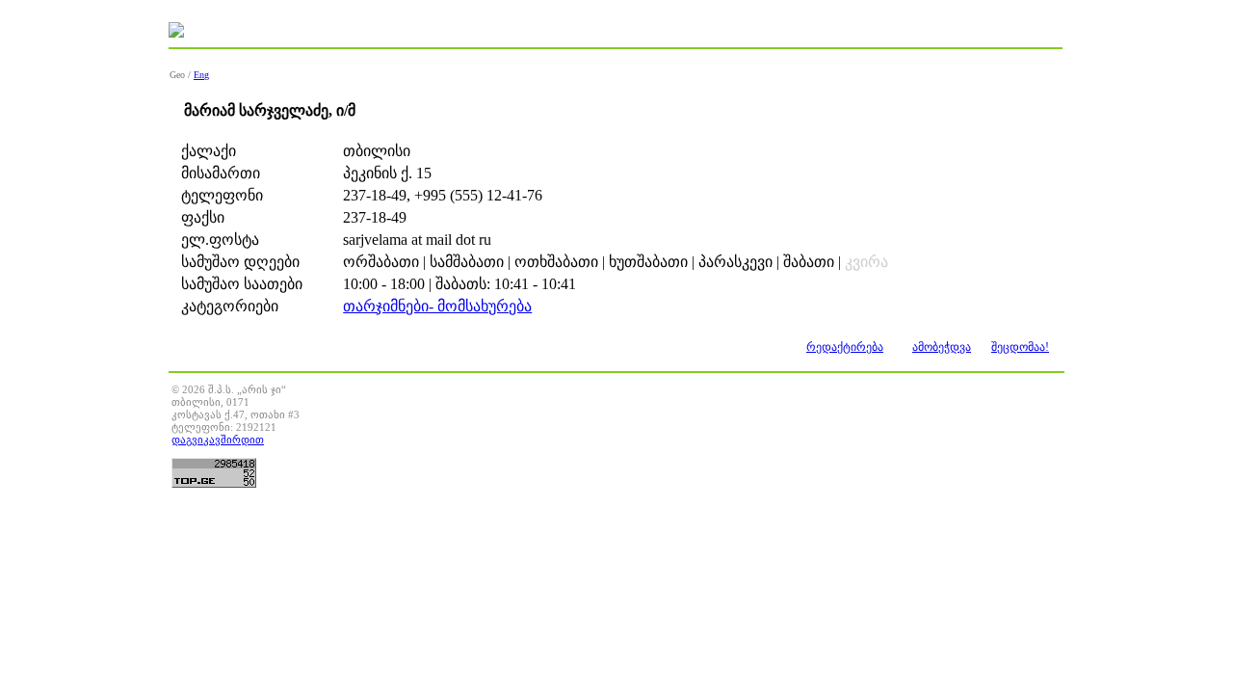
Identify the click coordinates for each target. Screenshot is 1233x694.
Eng (201, 74)
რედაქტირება (844, 347)
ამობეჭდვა (941, 347)
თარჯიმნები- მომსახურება (437, 306)
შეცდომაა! (1020, 347)
